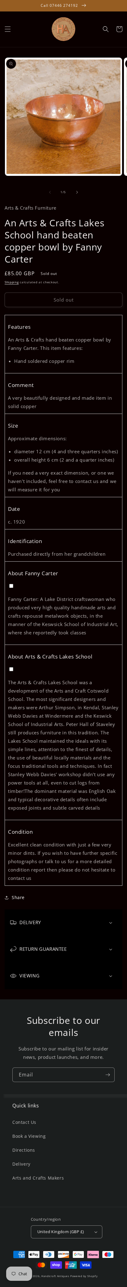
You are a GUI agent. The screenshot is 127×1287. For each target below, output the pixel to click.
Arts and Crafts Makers (38, 1178)
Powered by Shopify (84, 1276)
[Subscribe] (107, 1074)
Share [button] (18, 897)
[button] (7, 29)
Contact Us (24, 1122)
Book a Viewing (29, 1136)
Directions (23, 1150)
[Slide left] (50, 192)
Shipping (12, 282)
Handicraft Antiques (55, 1276)
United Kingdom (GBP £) (60, 1231)
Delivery (21, 1164)
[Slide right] (77, 192)
